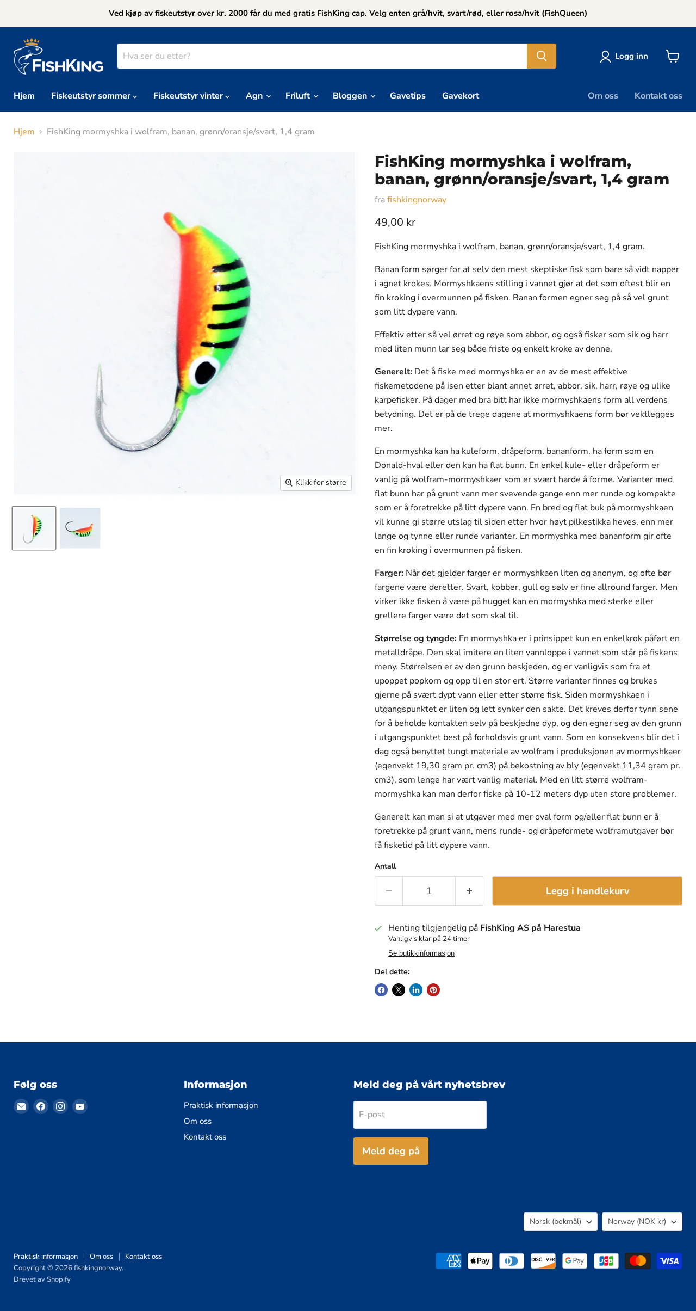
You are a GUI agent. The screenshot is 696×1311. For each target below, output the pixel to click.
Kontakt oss (658, 96)
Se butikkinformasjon (421, 953)
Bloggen (351, 96)
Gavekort (460, 96)
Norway (637, 1221)
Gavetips (408, 96)
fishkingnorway (416, 200)
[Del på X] (398, 989)
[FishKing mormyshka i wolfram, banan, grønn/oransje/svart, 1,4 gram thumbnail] (34, 528)
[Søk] (541, 56)
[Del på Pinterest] (433, 989)
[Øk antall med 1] (469, 891)
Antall (385, 866)
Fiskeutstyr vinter (189, 96)
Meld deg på (391, 1151)
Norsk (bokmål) (555, 1221)
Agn (255, 96)
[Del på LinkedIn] (415, 989)
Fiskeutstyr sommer (92, 96)
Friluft (298, 96)
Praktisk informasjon (221, 1105)
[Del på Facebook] (381, 989)
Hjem (24, 96)
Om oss (603, 96)
